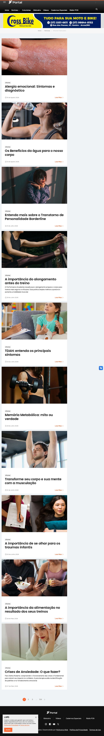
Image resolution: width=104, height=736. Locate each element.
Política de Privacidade (79, 730)
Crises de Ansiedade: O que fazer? (32, 671)
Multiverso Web (62, 730)
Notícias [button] (14, 10)
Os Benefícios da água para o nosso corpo (34, 152)
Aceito (8, 730)
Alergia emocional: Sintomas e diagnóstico (30, 88)
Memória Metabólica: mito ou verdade (29, 417)
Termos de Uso (95, 730)
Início (7, 10)
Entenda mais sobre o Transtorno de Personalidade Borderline (34, 217)
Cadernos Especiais (59, 10)
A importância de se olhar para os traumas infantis (32, 545)
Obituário (37, 10)
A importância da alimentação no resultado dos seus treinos (32, 609)
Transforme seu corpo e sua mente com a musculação (33, 481)
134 (40, 699)
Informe (7, 83)
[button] (4, 2)
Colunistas (26, 10)
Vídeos (46, 10)
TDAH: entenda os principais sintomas (28, 352)
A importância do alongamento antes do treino (30, 281)
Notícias (47, 31)
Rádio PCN (74, 10)
